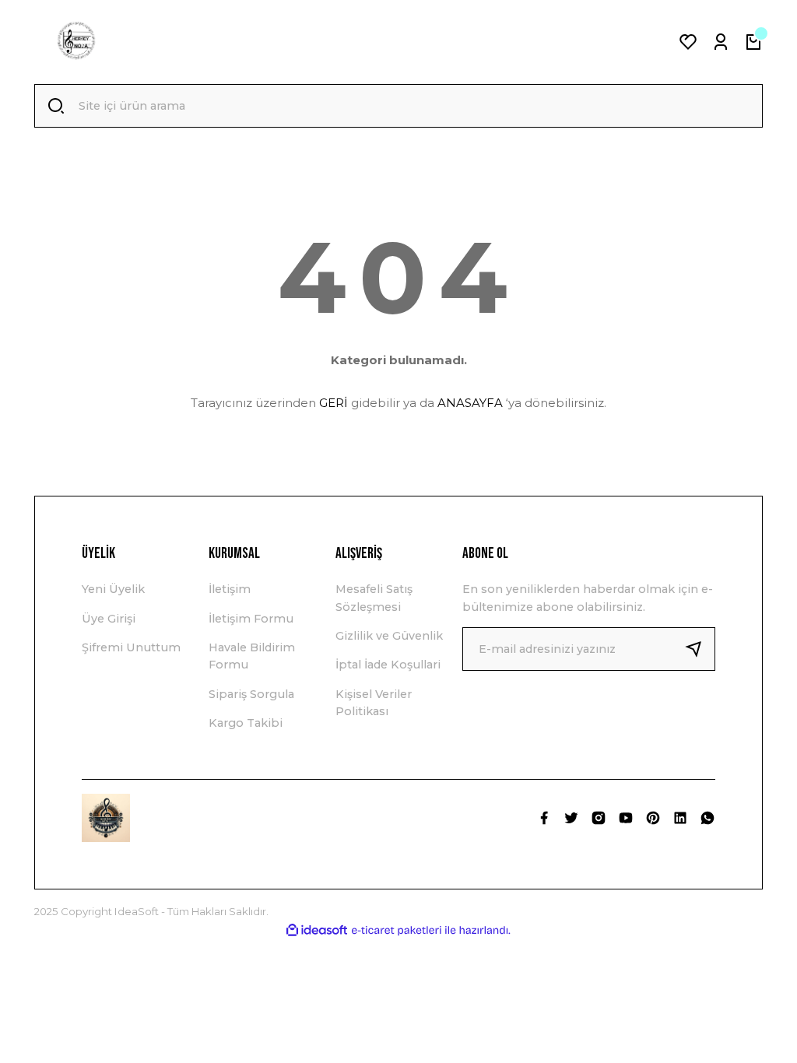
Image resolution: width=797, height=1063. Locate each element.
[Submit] (699, 649)
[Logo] (76, 42)
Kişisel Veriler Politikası (373, 702)
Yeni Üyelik (113, 589)
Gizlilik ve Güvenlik (389, 636)
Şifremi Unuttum (131, 647)
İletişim (230, 589)
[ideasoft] (317, 931)
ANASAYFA (470, 402)
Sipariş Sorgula (251, 694)
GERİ (333, 402)
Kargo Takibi (246, 723)
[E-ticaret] (396, 930)
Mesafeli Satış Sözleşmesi (374, 597)
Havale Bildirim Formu (252, 656)
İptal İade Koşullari (388, 665)
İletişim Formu (251, 619)
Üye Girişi (108, 619)
